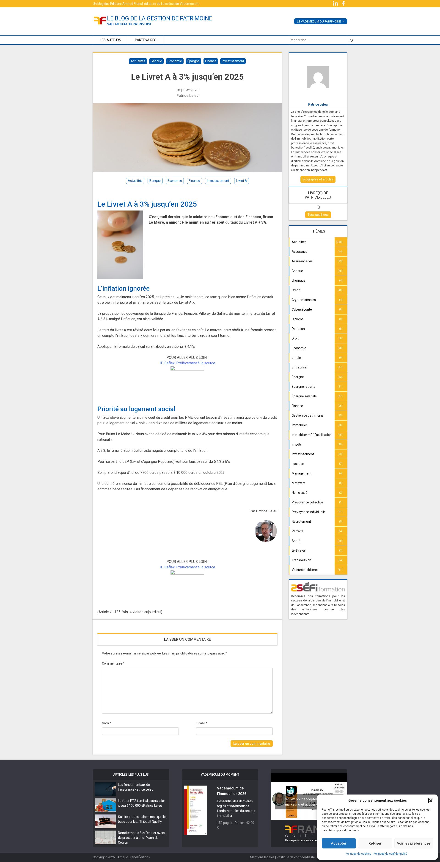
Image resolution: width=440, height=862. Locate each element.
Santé (296, 541)
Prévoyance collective (307, 502)
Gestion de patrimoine (308, 415)
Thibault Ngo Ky (150, 821)
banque (155, 181)
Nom (106, 723)
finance (194, 181)
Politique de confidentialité (390, 853)
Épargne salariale (304, 396)
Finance (210, 61)
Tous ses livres (318, 214)
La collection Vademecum (179, 4)
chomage (298, 280)
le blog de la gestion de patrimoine (159, 18)
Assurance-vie (302, 261)
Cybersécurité (302, 309)
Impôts (297, 444)
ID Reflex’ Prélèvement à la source (187, 363)
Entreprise (299, 367)
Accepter (338, 843)
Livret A (241, 181)
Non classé (299, 492)
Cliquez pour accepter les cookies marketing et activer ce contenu (309, 801)
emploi (297, 357)
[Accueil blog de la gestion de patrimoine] (100, 20)
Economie (175, 61)
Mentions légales (262, 857)
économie (175, 181)
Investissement (233, 61)
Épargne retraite (303, 386)
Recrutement (301, 521)
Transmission (301, 560)
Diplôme (298, 319)
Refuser (375, 843)
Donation (298, 329)
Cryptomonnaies (304, 300)
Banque (156, 61)
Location (298, 464)
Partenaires (145, 40)
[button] (431, 800)
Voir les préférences (414, 843)
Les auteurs (110, 40)
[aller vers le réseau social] (336, 3)
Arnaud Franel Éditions (133, 857)
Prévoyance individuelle (309, 512)
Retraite (297, 531)
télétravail (299, 550)
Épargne (193, 61)
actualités (135, 181)
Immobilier (299, 425)
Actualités (138, 61)
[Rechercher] (351, 40)
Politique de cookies (358, 853)
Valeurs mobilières (305, 570)
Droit (295, 338)
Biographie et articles (318, 179)
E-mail (201, 723)
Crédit (296, 290)
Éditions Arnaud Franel (126, 4)
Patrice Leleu (187, 95)
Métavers (298, 483)
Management (301, 473)
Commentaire (113, 663)
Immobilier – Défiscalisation (312, 435)
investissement (218, 181)
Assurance (299, 251)
